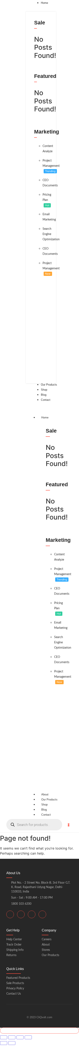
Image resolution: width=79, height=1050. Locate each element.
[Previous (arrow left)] (3, 1043)
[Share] (20, 1037)
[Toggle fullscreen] (11, 1037)
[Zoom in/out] (3, 1037)
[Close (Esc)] (28, 1037)
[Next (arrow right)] (11, 1043)
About (44, 794)
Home (44, 417)
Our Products (49, 799)
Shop (44, 804)
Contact (46, 814)
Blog (44, 809)
